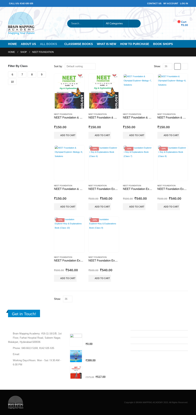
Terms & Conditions (144, 326)
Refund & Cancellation (145, 340)
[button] (177, 66)
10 (12, 81)
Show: (157, 66)
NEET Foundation (63, 114)
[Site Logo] (21, 23)
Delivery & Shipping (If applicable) (152, 347)
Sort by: (58, 66)
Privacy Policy (141, 333)
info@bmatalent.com (32, 354)
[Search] (134, 23)
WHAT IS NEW (106, 44)
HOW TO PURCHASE (134, 44)
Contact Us (154, 3)
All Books (48, 44)
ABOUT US (28, 44)
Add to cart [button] (67, 135)
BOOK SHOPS (163, 44)
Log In (184, 3)
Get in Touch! (24, 314)
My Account (170, 3)
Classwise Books (78, 44)
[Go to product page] (69, 91)
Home (12, 44)
